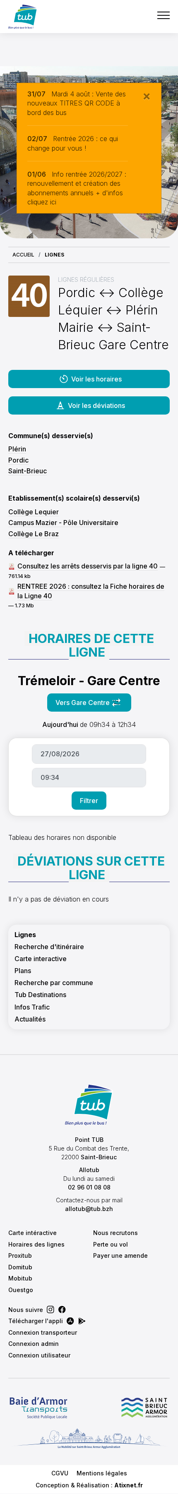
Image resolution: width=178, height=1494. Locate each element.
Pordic (18, 460)
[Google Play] (82, 1321)
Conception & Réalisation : (89, 1485)
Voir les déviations (96, 405)
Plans (22, 971)
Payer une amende (120, 1255)
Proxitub (20, 1255)
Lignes (25, 935)
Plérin (17, 449)
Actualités (30, 1019)
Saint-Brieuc (27, 471)
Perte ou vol (110, 1244)
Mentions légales (102, 1473)
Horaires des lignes (36, 1244)
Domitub (20, 1267)
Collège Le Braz (33, 534)
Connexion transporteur (42, 1332)
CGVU (59, 1473)
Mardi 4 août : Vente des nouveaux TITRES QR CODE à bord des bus (76, 103)
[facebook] (62, 1309)
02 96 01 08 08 (89, 1187)
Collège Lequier (33, 512)
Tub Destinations (40, 995)
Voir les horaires (96, 379)
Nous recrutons (115, 1232)
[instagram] (50, 1309)
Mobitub (20, 1278)
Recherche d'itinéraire (49, 947)
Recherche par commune (53, 983)
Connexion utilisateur (39, 1355)
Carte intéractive (32, 1232)
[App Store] (70, 1321)
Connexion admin (33, 1343)
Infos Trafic (32, 1007)
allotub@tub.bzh (89, 1208)
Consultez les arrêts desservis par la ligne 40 (87, 566)
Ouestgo (20, 1289)
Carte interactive (40, 959)
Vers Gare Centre (93, 705)
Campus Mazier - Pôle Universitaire (63, 522)
